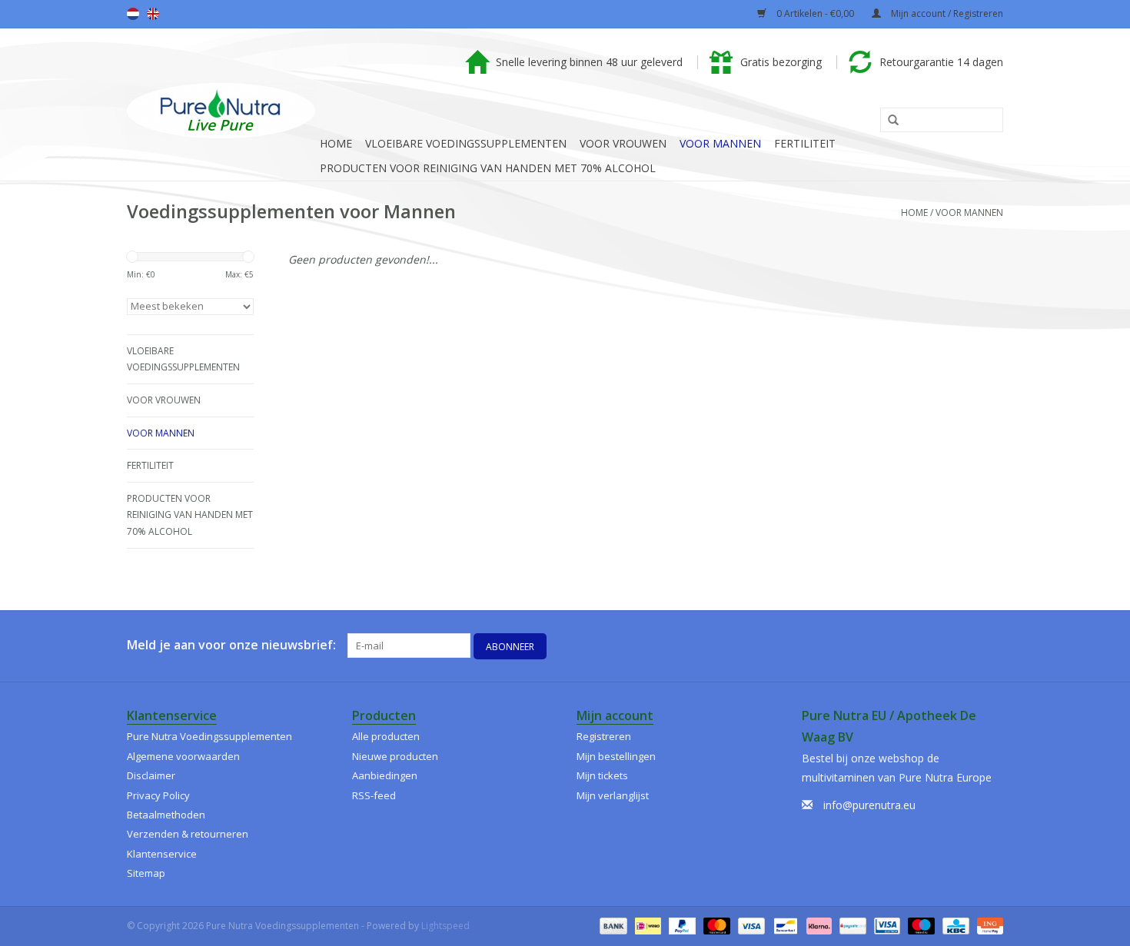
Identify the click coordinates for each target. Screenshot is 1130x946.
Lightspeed (445, 925)
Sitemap (146, 873)
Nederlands (133, 14)
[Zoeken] (888, 121)
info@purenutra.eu (869, 805)
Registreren (604, 736)
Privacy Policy (158, 795)
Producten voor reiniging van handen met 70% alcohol (488, 168)
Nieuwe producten (395, 756)
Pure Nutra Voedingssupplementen (209, 736)
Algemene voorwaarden (183, 756)
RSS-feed (374, 795)
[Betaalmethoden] (611, 924)
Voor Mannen (720, 143)
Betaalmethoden (166, 815)
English (153, 14)
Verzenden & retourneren (187, 834)
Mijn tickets (602, 775)
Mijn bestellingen (616, 756)
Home (336, 143)
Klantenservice (162, 854)
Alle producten (386, 736)
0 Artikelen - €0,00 (815, 13)
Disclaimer (151, 775)
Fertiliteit (805, 143)
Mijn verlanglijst (613, 795)
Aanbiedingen (384, 775)
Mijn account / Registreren (946, 13)
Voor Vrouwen (623, 143)
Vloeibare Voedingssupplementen (466, 143)
